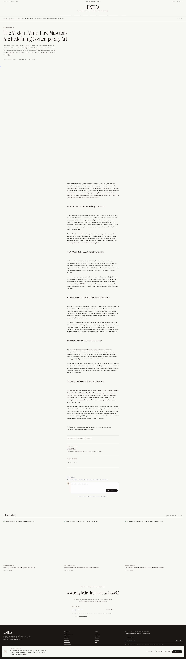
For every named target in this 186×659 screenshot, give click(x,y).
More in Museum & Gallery (174, 515)
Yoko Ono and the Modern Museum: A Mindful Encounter (81, 568)
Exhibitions (77, 14)
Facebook (97, 635)
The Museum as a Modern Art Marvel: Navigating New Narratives (144, 568)
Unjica (5, 18)
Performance (113, 14)
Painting (85, 14)
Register (180, 1)
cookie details (23, 654)
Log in (174, 1)
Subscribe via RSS (83, 616)
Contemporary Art (65, 14)
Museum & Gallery (14, 18)
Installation (103, 14)
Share (181, 18)
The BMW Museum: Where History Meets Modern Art (19, 568)
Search (124, 14)
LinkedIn (97, 637)
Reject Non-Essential (163, 651)
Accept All (177, 651)
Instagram (97, 633)
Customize (150, 651)
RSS (96, 642)
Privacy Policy (108, 613)
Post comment (111, 490)
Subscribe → (110, 609)
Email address (76, 606)
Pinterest (97, 640)
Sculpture (93, 14)
